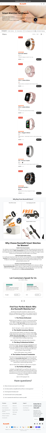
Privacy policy (27, 429)
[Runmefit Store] (23, 3)
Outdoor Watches (6, 413)
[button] (38, 34)
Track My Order (26, 410)
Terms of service (32, 429)
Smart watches (5, 407)
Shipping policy (38, 429)
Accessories (4, 417)
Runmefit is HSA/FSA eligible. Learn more (23, 1)
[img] (12, 284)
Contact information (23, 430)
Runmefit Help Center (27, 405)
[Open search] (41, 4)
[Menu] (1, 4)
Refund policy (21, 429)
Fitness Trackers (5, 415)
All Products (4, 405)
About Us (15, 405)
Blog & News (15, 410)
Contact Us (15, 407)
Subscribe (41, 419)
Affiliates (14, 414)
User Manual (25, 407)
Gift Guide (15, 412)
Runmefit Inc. (10, 429)
